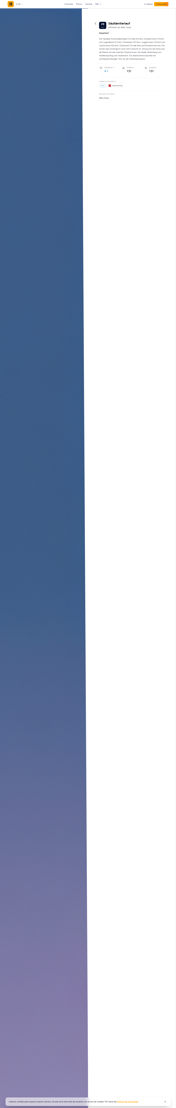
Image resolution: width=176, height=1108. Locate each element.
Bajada (152, 67)
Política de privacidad (127, 1101)
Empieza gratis (161, 4)
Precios (79, 4)
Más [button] (97, 4)
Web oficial (103, 98)
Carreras (88, 4)
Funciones (69, 4)
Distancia (108, 67)
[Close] (165, 1102)
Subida (130, 67)
